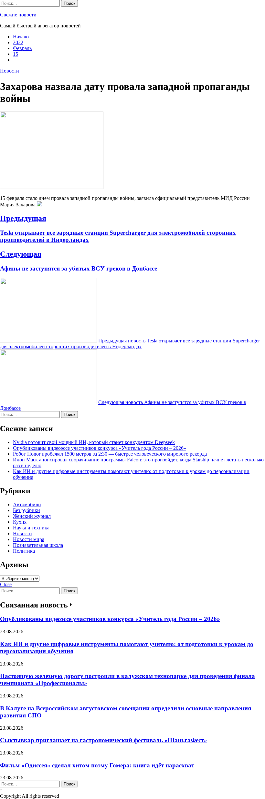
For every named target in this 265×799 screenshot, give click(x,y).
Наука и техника (31, 527)
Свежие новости (18, 14)
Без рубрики (26, 510)
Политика (24, 551)
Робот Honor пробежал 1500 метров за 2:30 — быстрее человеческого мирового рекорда (110, 454)
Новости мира (28, 539)
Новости (9, 71)
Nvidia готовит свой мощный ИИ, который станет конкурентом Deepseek (94, 442)
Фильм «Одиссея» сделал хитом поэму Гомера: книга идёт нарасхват (97, 765)
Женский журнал (32, 516)
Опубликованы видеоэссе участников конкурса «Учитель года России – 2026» (99, 448)
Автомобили (27, 504)
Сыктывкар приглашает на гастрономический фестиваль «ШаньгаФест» (103, 740)
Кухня (19, 522)
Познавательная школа (38, 545)
